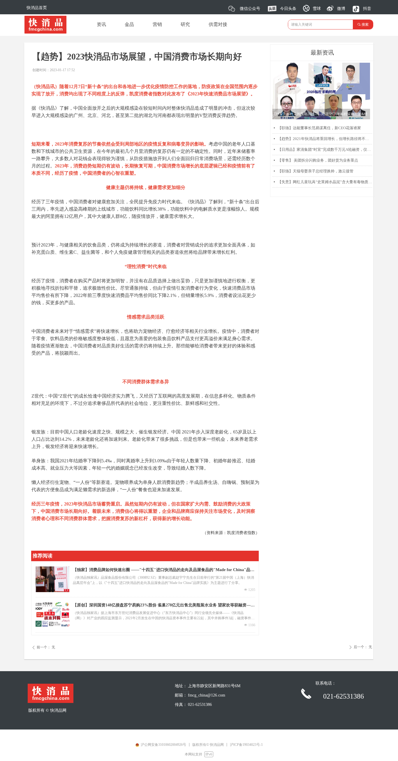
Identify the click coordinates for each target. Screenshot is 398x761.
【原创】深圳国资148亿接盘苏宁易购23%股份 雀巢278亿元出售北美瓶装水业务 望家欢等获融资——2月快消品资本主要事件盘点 (164, 606)
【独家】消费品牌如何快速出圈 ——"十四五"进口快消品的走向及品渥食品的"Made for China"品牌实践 (163, 570)
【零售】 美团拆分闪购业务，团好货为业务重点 (318, 160)
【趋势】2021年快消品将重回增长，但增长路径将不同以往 (325, 139)
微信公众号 (250, 8)
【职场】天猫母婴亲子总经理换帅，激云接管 (315, 171)
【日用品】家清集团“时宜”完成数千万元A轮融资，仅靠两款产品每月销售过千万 (325, 149)
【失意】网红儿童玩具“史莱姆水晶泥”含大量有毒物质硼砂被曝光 (325, 182)
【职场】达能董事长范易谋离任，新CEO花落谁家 (319, 128)
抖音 (367, 8)
